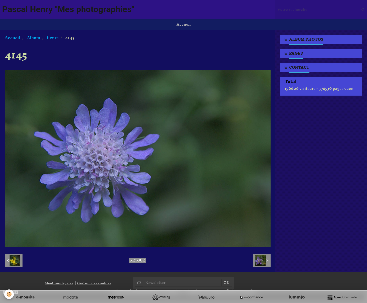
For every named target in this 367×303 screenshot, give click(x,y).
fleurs (53, 37)
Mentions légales (59, 283)
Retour (137, 260)
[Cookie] (9, 294)
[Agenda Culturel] (342, 297)
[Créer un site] (25, 297)
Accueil (183, 24)
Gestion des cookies (94, 283)
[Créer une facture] (206, 297)
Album (33, 37)
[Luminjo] (297, 297)
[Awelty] (161, 297)
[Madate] (70, 297)
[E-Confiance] (251, 297)
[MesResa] (116, 297)
